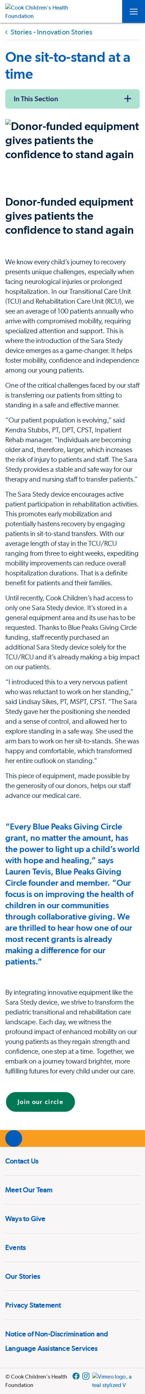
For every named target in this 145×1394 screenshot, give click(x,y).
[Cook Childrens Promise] (39, 11)
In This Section (36, 99)
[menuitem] (72, 1161)
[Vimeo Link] (116, 1381)
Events (15, 1247)
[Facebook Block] (76, 1381)
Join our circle (40, 1101)
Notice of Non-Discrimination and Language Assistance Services (56, 1341)
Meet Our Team (29, 1190)
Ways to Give (25, 1218)
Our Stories (22, 1276)
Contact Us (21, 1161)
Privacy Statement (33, 1305)
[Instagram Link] (85, 1381)
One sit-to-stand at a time (68, 65)
